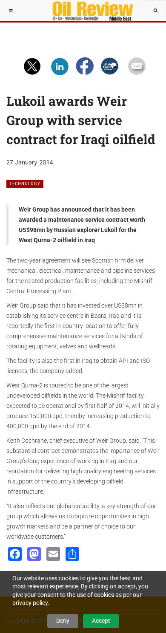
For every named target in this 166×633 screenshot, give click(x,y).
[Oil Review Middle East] (88, 10)
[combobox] (155, 10)
